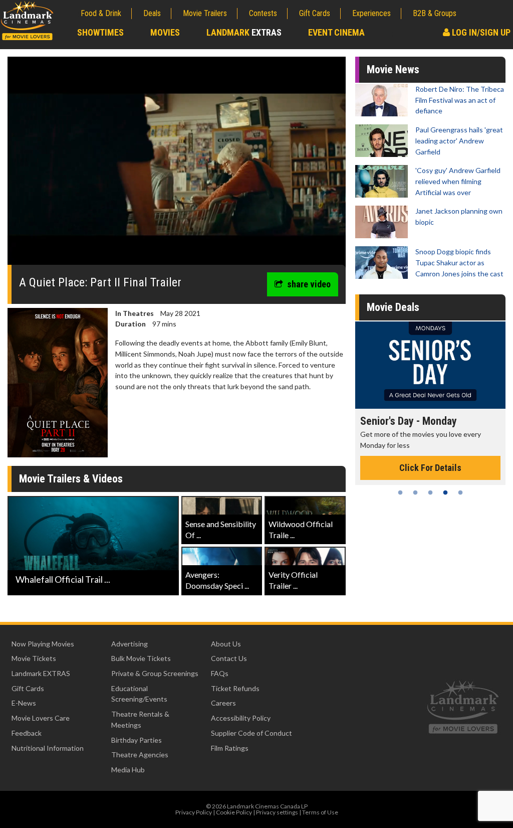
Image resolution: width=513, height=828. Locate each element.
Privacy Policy (193, 812)
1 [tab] (400, 492)
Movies (165, 32)
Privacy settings (277, 812)
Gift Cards (314, 13)
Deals (152, 13)
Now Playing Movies (43, 643)
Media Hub (128, 769)
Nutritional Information (48, 748)
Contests (263, 13)
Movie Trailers (205, 13)
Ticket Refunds (235, 688)
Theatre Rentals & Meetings (140, 719)
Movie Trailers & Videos (71, 478)
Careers (223, 703)
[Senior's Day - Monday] (430, 364)
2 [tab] (415, 492)
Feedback (27, 733)
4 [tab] (445, 492)
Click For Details (430, 467)
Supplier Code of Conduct (251, 733)
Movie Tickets (34, 658)
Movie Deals (393, 307)
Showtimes (100, 32)
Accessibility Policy (241, 718)
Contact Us (229, 658)
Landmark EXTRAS (41, 673)
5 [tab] (460, 492)
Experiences (371, 13)
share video (309, 284)
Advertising (129, 643)
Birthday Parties (136, 740)
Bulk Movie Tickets (141, 658)
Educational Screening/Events (139, 694)
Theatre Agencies (139, 754)
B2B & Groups (434, 13)
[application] (177, 164)
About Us (226, 643)
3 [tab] (430, 492)
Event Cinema (336, 32)
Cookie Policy (234, 812)
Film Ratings (229, 748)
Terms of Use (320, 812)
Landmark (244, 32)
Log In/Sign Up (480, 32)
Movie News (393, 69)
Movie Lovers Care (41, 718)
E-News (24, 703)
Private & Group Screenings (154, 673)
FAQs (219, 673)
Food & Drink (101, 13)
